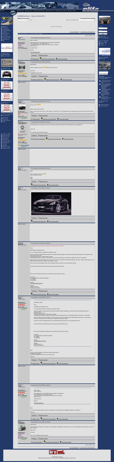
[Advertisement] (6, 128)
